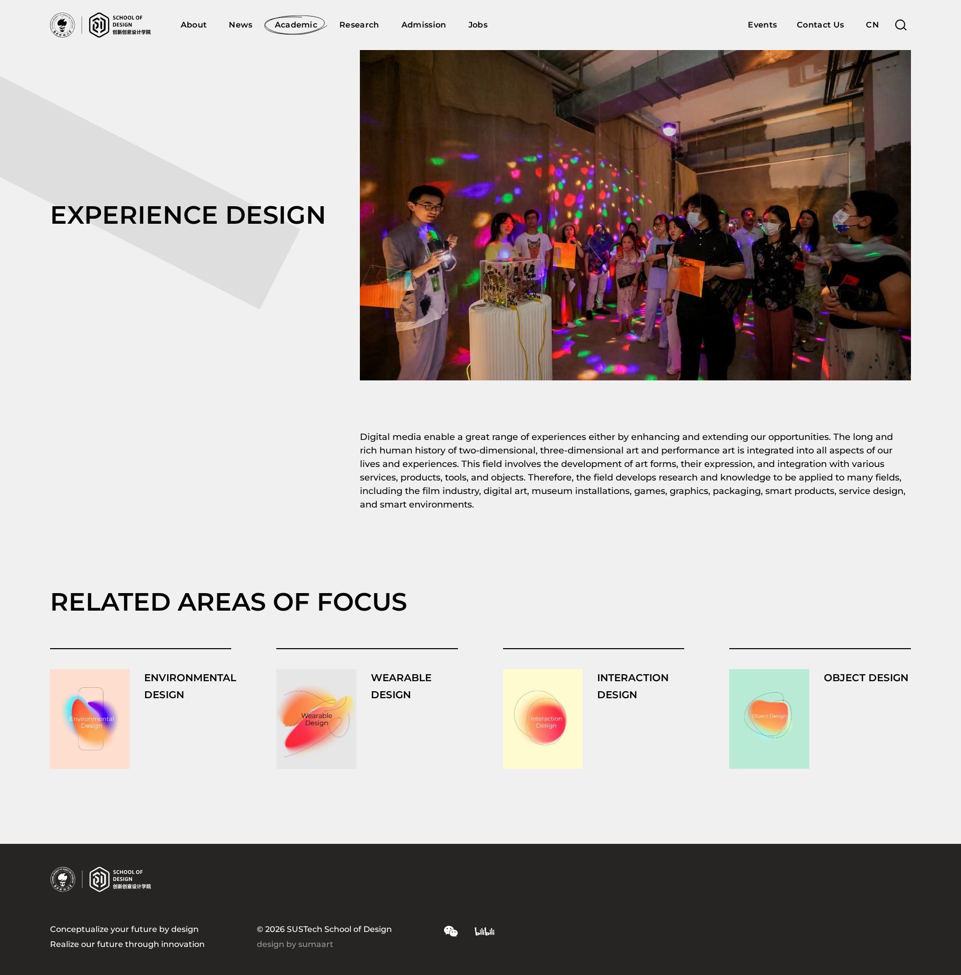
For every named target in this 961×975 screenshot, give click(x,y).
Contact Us (820, 25)
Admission (423, 25)
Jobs (478, 25)
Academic (296, 25)
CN (872, 25)
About (194, 25)
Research (359, 25)
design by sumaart (295, 944)
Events (762, 25)
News (240, 25)
